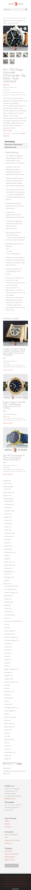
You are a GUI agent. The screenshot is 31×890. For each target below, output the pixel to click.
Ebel (5, 624)
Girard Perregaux (9, 637)
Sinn (19, 18)
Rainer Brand (8, 724)
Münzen (5, 495)
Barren (6, 489)
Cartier (6, 520)
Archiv (23, 133)
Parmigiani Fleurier (10, 708)
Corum (6, 618)
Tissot (6, 743)
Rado (6, 720)
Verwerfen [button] (15, 889)
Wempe (6, 568)
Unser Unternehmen (11, 834)
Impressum (8, 843)
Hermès (6, 539)
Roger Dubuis (8, 727)
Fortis (6, 628)
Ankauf (7, 821)
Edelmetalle (7, 487)
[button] (25, 28)
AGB (6, 837)
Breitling (7, 602)
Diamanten (8, 533)
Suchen (19, 763)
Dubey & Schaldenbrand (12, 621)
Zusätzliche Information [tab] (13, 144)
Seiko (6, 733)
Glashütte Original (10, 640)
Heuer (6, 656)
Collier (6, 530)
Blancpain (7, 596)
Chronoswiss (8, 615)
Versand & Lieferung (11, 854)
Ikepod (6, 663)
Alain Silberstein (9, 589)
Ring (5, 559)
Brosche (7, 514)
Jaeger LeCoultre (9, 669)
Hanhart (7, 650)
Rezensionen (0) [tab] (10, 147)
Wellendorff (8, 565)
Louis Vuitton (7, 492)
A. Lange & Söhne (10, 586)
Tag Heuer (7, 740)
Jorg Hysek (7, 672)
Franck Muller (8, 631)
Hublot (6, 660)
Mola (6, 688)
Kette (6, 543)
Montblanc (7, 577)
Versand (7, 90)
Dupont (6, 574)
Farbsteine (7, 536)
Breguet (6, 599)
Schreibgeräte (7, 571)
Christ (6, 527)
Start (4, 18)
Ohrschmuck (8, 552)
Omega (6, 698)
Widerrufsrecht (9, 860)
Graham (7, 644)
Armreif (6, 508)
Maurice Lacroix (9, 682)
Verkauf (9, 18)
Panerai (6, 704)
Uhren (15, 18)
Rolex (6, 580)
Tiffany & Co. (8, 562)
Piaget (6, 555)
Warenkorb (8, 851)
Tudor (6, 746)
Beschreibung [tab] (10, 142)
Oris (5, 701)
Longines (7, 679)
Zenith (6, 759)
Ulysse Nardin (8, 752)
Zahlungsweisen (10, 857)
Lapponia (7, 546)
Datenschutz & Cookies (12, 840)
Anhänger (7, 501)
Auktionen (8, 827)
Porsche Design (9, 717)
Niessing (7, 549)
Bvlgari (6, 517)
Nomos (6, 695)
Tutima (6, 749)
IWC (5, 666)
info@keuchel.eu (10, 799)
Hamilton (7, 647)
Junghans (7, 676)
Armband (7, 504)
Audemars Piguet (9, 592)
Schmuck (6, 499)
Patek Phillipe (8, 711)
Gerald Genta (8, 634)
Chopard (7, 523)
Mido (6, 685)
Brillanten (7, 511)
